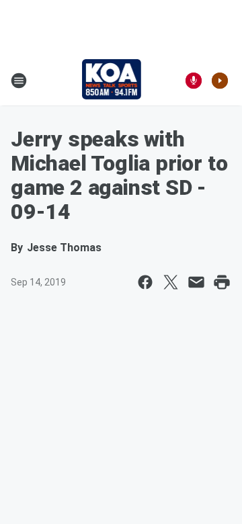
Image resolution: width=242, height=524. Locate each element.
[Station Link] (112, 80)
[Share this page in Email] (196, 282)
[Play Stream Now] (220, 81)
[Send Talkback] (194, 81)
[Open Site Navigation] (19, 81)
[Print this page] (221, 282)
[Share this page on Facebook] (145, 282)
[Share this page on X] (170, 282)
